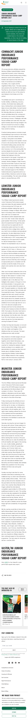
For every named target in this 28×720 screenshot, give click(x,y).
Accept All (14, 708)
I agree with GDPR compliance (12, 657)
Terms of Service (13, 654)
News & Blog (4, 691)
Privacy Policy (4, 654)
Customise (14, 712)
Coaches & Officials (6, 674)
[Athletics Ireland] (5, 2)
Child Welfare (5, 684)
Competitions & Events (7, 667)
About (3, 687)
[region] (14, 706)
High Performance (6, 680)
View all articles (22, 589)
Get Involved (4, 677)
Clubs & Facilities (6, 671)
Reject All (14, 716)
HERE (6, 562)
